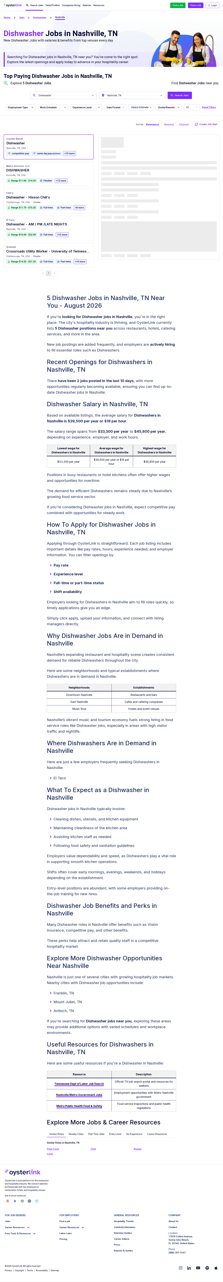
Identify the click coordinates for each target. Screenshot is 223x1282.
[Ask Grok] (22, 1201)
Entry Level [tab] (115, 1134)
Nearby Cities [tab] (76, 1134)
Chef (93, 1148)
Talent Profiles (53, 5)
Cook (50, 1153)
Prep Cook (53, 1148)
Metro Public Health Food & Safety (79, 1106)
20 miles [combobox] (190, 107)
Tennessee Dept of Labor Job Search (79, 1083)
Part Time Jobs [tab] (96, 1134)
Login (214, 5)
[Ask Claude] (7, 1201)
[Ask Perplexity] (36, 1201)
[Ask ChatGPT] (29, 1201)
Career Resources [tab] (157, 1134)
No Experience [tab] (134, 1134)
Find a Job (178, 5)
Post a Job (195, 5)
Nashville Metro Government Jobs (79, 1094)
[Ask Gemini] (15, 1201)
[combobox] (64, 95)
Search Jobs (36, 5)
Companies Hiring (71, 5)
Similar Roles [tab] (56, 1134)
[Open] (92, 95)
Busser (138, 1148)
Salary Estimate (140, 107)
